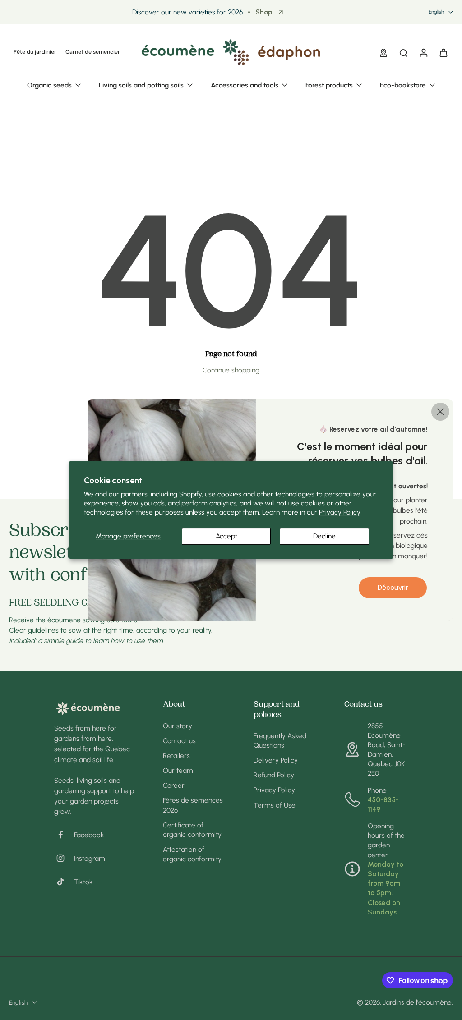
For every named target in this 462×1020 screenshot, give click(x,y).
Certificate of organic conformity (192, 830)
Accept (226, 536)
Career (174, 785)
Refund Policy (274, 775)
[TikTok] (64, 881)
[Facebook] (64, 835)
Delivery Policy (276, 760)
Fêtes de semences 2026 (193, 805)
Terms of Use (275, 805)
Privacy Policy (339, 512)
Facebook (89, 835)
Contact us (179, 740)
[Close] (440, 412)
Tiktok (83, 882)
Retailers (176, 755)
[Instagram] (64, 858)
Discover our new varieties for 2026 (187, 12)
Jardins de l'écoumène (417, 1002)
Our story (177, 725)
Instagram (89, 858)
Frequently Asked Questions (280, 740)
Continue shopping (231, 370)
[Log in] (423, 52)
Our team (178, 770)
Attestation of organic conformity (192, 854)
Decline (324, 536)
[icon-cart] (443, 52)
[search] (403, 52)
